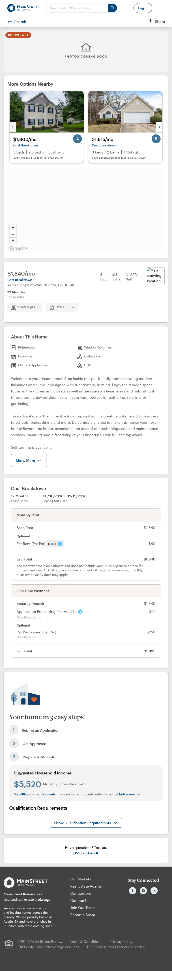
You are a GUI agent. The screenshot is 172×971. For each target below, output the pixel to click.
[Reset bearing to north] (13, 240)
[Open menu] (160, 8)
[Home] (23, 8)
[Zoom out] (13, 234)
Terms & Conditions (85, 941)
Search (20, 21)
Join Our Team (82, 907)
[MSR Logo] (29, 882)
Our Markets (80, 879)
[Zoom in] (13, 227)
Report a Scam (82, 915)
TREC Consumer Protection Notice (115, 947)
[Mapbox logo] (18, 248)
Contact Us (79, 900)
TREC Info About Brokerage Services (48, 947)
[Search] (112, 8)
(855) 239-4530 (86, 853)
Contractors (80, 893)
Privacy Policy (121, 941)
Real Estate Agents (86, 886)
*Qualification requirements (35, 794)
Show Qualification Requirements (82, 823)
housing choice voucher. (123, 794)
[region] (86, 210)
